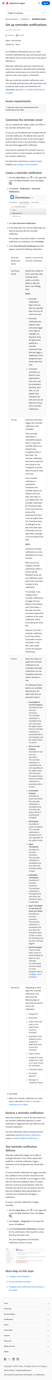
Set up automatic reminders (20, 1281)
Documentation (12, 19)
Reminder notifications (31, 1135)
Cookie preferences (23, 1370)
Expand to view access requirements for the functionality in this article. (22, 108)
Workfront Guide (39, 19)
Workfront (25, 19)
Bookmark (11, 35)
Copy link (21, 35)
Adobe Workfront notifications (25, 1138)
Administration (16, 40)
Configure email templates (27, 164)
